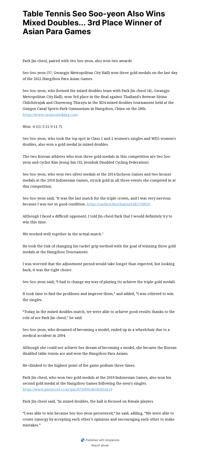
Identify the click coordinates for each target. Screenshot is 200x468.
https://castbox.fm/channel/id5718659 (118, 204)
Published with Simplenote (102, 440)
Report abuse (100, 445)
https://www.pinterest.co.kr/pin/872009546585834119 (67, 389)
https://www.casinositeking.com (50, 114)
